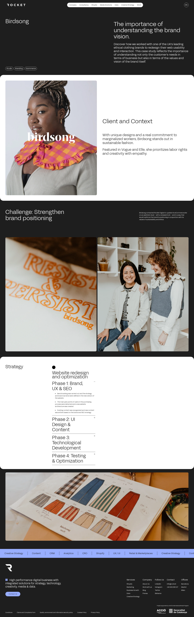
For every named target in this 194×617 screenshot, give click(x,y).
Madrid (183, 587)
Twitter (157, 590)
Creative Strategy (13, 553)
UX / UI (116, 553)
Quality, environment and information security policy (56, 612)
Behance (158, 593)
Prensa (145, 593)
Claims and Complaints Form (26, 612)
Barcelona (185, 584)
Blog (144, 590)
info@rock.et (171, 584)
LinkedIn (158, 584)
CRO (84, 553)
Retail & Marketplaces (141, 553)
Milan (183, 590)
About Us (146, 584)
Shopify (100, 553)
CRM (52, 553)
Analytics (68, 553)
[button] (73, 387)
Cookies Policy (81, 612)
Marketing (130, 587)
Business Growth (133, 590)
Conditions (8, 612)
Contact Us (13, 594)
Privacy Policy (95, 612)
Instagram (158, 587)
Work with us (147, 587)
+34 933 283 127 (172, 587)
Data (128, 593)
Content (36, 553)
